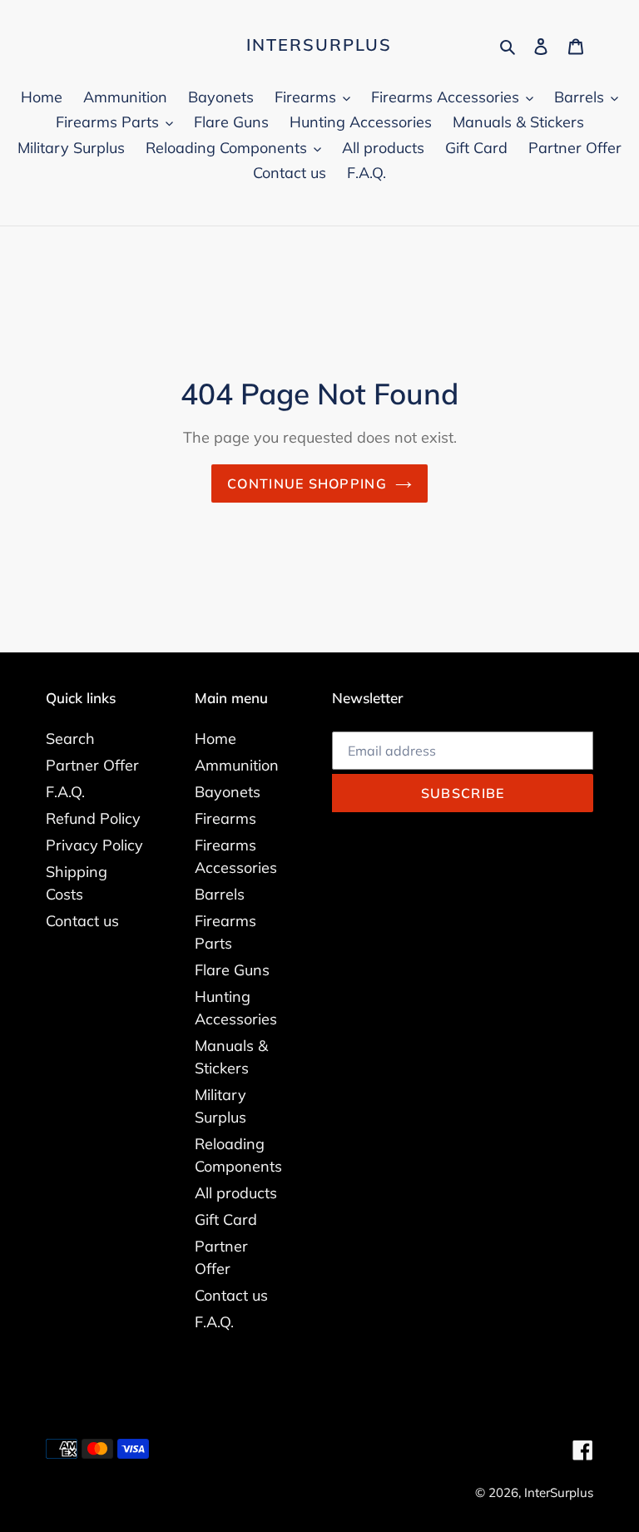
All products (236, 1192)
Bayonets (227, 791)
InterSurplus (319, 45)
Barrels (220, 894)
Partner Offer (92, 765)
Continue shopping (307, 483)
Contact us (82, 920)
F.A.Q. (65, 791)
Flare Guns (232, 969)
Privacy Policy (94, 845)
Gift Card (226, 1219)
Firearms (225, 818)
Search (70, 738)
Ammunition (237, 765)
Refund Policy (93, 818)
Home (215, 738)
